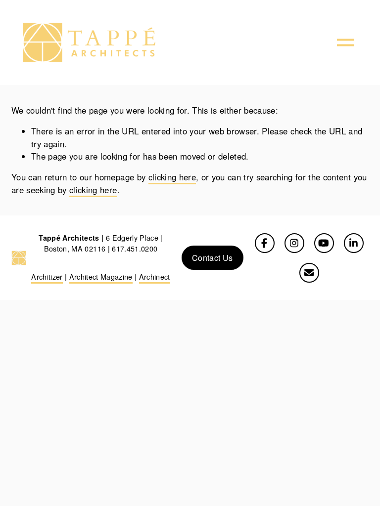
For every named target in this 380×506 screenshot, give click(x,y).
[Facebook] (265, 243)
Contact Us (212, 257)
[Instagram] (294, 243)
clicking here (172, 177)
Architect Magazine (101, 276)
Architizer (46, 276)
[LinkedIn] (354, 243)
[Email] (309, 273)
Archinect (154, 276)
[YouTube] (324, 243)
